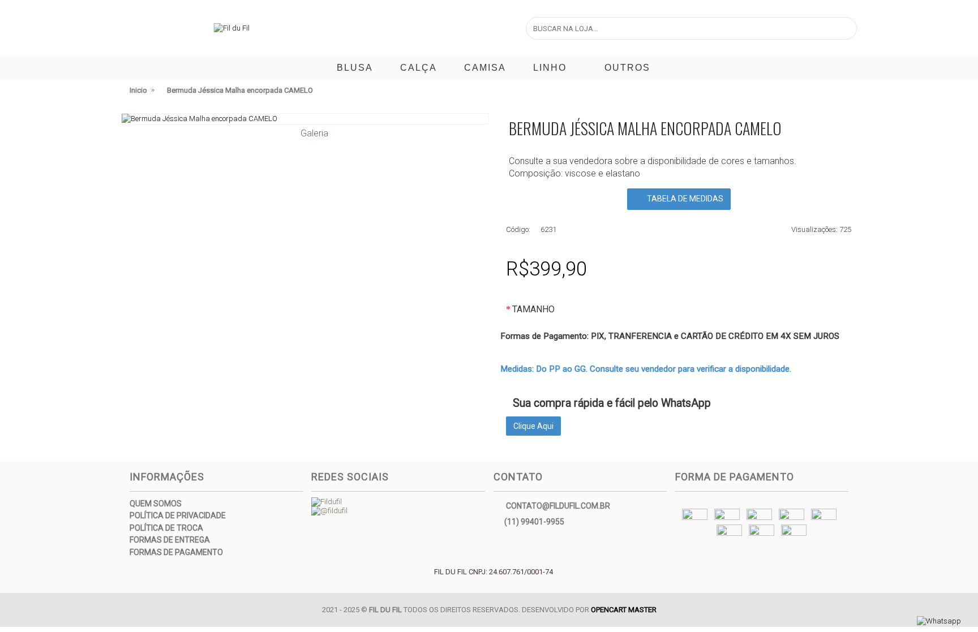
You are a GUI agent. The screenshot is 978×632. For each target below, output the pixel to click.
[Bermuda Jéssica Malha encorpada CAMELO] (305, 118)
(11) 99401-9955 (534, 521)
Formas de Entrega (170, 539)
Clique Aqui (533, 426)
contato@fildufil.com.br (558, 505)
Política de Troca (166, 527)
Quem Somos (156, 503)
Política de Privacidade (178, 515)
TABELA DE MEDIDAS (684, 198)
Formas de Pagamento (176, 552)
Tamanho (533, 309)
